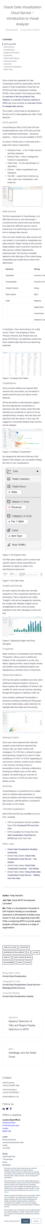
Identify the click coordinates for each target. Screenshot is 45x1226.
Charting (24, 947)
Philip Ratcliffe (11, 30)
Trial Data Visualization (13, 67)
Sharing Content (10, 61)
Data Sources (9, 47)
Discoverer (9, 962)
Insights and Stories (11, 53)
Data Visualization (22, 957)
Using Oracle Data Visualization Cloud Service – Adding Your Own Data (24, 875)
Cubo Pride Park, (9, 1156)
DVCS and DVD (10, 44)
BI (28, 952)
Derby (4, 1162)
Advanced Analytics (11, 58)
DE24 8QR (6, 1165)
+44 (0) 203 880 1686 (10, 1086)
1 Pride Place (7, 1159)
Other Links (8, 69)
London (5, 1128)
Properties (8, 55)
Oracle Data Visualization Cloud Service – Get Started (22, 859)
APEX (28, 962)
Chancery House (8, 1123)
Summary (8, 64)
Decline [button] (36, 1221)
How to (7, 957)
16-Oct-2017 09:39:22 (11, 993)
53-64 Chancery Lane (10, 1125)
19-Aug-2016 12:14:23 (11, 982)
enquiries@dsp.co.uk (10, 1097)
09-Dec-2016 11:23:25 (11, 973)
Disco (20, 962)
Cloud (36, 952)
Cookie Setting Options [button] (12, 1221)
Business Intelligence (14, 952)
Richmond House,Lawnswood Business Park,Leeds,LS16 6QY (13, 1142)
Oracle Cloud (10, 947)
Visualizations (9, 50)
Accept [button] (25, 1221)
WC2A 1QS (6, 1131)
